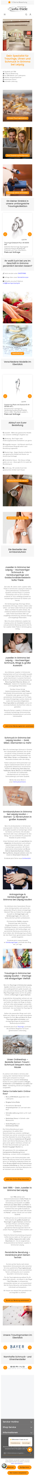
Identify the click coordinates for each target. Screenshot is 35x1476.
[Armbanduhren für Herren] (17, 490)
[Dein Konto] (30, 14)
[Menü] (5, 14)
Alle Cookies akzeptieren (18, 1473)
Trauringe (21, 1026)
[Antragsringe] (17, 307)
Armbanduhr (26, 858)
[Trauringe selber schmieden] (17, 180)
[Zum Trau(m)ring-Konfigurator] (17, 143)
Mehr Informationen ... (17, 1463)
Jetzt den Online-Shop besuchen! (17, 1179)
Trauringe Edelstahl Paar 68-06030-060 (16, 243)
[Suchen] (26, 14)
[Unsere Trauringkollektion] (17, 106)
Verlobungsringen (12, 942)
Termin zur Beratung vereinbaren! (17, 1300)
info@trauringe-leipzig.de (11, 283)
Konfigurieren (24, 1467)
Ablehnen (10, 1467)
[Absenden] (30, 1453)
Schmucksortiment (19, 782)
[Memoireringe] (17, 341)
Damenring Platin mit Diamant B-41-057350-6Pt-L (17, 405)
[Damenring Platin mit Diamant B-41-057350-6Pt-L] (17, 389)
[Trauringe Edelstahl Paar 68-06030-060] (17, 227)
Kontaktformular (23, 277)
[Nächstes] (30, 234)
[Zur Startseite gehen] (18, 9)
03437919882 (22, 273)
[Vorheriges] (5, 234)
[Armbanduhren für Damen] (17, 528)
